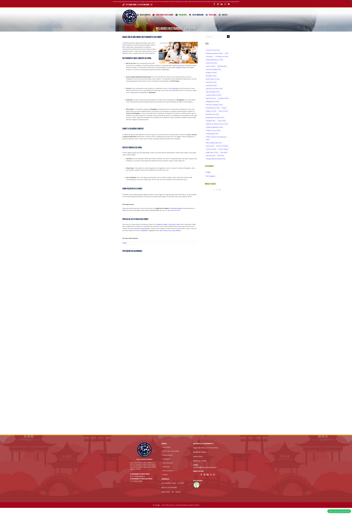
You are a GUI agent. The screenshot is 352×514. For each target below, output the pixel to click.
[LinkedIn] (220, 189)
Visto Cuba (166, 467)
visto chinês (223, 152)
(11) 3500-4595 (131, 4)
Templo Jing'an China (212, 133)
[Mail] (214, 474)
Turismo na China (211, 149)
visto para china (210, 155)
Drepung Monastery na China (214, 60)
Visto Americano (168, 463)
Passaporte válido (161, 224)
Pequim (224, 108)
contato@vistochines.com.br (205, 467)
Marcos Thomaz (194, 505)
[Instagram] (217, 189)
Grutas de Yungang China (213, 69)
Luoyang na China (223, 98)
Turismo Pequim (223, 149)
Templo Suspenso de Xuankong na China (216, 138)
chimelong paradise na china (214, 53)
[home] (144, 443)
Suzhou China (222, 121)
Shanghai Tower (210, 121)
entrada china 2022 (211, 63)
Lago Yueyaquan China (212, 92)
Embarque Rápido (176, 208)
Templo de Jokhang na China (214, 127)
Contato (165, 474)
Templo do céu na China (213, 130)
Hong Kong (174, 88)
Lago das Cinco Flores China (214, 88)
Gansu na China (210, 66)
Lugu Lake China (211, 98)
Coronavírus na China (221, 56)
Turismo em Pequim (222, 146)
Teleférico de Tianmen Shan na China (217, 124)
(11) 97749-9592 (144, 4)
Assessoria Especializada (141, 228)
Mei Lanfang (176, 67)
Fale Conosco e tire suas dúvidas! (170, 230)
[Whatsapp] (211, 474)
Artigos (124, 243)
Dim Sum (134, 90)
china (226, 53)
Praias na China (223, 111)
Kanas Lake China (211, 82)
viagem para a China (212, 152)
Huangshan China (211, 76)
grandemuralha (222, 66)
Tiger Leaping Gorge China (213, 143)
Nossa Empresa (168, 455)
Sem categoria (210, 176)
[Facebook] (214, 189)
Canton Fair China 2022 (213, 50)
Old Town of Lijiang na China (214, 104)
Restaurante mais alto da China (215, 117)
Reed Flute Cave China (212, 114)
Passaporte (166, 459)
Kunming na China (211, 85)
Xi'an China (221, 155)
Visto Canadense (168, 471)
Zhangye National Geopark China (215, 159)
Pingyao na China (211, 111)
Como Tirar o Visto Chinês (171, 451)
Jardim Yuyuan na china (212, 79)
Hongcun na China (211, 72)
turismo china (210, 146)
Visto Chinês (166, 447)
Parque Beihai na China (213, 108)
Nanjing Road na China (212, 101)
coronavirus (209, 56)
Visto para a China (174, 224)
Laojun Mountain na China (213, 95)
